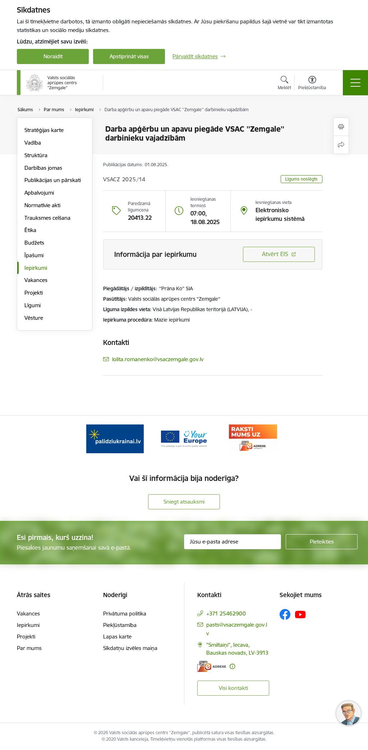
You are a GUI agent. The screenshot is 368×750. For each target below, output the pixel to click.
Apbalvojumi (39, 192)
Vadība (32, 142)
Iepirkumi (35, 267)
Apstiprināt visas (129, 56)
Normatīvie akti (42, 205)
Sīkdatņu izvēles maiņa (130, 648)
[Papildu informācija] (232, 666)
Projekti (33, 292)
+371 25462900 (226, 613)
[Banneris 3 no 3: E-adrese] (253, 438)
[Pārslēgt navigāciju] (355, 82)
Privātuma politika (124, 613)
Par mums (29, 648)
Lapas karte (117, 636)
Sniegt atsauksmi (184, 501)
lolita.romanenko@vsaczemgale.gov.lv (157, 359)
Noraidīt (53, 56)
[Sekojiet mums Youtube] (300, 614)
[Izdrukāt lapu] (341, 127)
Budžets (34, 242)
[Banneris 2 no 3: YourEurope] (184, 438)
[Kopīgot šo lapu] (341, 145)
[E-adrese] (211, 666)
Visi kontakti (233, 688)
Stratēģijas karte (44, 130)
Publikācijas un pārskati (52, 180)
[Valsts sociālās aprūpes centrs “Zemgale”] (52, 82)
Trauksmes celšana (47, 217)
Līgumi (32, 305)
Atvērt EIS (275, 254)
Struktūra (35, 155)
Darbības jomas (43, 167)
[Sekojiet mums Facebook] (285, 614)
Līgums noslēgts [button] (301, 179)
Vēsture (33, 317)
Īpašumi (33, 255)
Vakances (35, 280)
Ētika (30, 230)
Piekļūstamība (120, 625)
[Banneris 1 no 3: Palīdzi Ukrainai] (115, 438)
